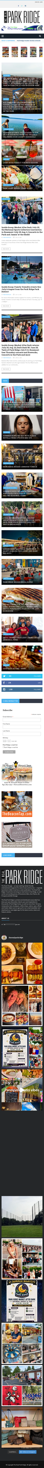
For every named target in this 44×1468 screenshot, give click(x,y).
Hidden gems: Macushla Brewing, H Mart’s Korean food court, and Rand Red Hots (20, 551)
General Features (8, 129)
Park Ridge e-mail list (11, 747)
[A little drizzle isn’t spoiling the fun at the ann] (22, 1174)
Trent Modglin (7, 237)
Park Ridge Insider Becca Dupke (18, 582)
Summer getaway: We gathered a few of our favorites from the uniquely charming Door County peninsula (20, 135)
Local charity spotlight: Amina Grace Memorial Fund (21, 639)
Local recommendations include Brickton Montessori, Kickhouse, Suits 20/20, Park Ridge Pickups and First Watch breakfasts (21, 521)
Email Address (8, 717)
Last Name (6, 731)
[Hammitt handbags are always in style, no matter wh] (22, 1427)
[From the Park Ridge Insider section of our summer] (22, 963)
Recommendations (8, 514)
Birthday (5, 738)
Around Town (6, 199)
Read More (6, 249)
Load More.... (8, 855)
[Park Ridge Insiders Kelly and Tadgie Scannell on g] (22, 1005)
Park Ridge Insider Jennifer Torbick (20, 467)
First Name (6, 724)
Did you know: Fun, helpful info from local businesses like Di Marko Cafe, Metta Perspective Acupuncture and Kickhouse (21, 607)
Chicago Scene (7, 73)
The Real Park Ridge (20, 1465)
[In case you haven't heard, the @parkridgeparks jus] (22, 1216)
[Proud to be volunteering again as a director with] (22, 1385)
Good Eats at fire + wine (14, 669)
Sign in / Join (38, 2)
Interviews (7, 432)
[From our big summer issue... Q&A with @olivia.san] (22, 1258)
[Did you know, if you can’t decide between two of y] (22, 1343)
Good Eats (6, 159)
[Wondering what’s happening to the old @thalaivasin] (22, 1132)
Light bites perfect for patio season (20, 163)
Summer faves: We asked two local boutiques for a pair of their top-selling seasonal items (20, 493)
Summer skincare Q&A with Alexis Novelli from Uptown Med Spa (19, 437)
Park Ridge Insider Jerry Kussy (18, 188)
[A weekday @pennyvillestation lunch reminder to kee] (22, 1090)
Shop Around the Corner (10, 488)
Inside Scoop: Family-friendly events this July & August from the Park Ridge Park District (21, 289)
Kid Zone (6, 99)
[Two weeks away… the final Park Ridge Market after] (22, 1301)
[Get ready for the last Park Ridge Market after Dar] (22, 1047)
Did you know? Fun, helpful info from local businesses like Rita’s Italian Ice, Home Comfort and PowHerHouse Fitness (21, 406)
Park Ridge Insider (8, 185)
